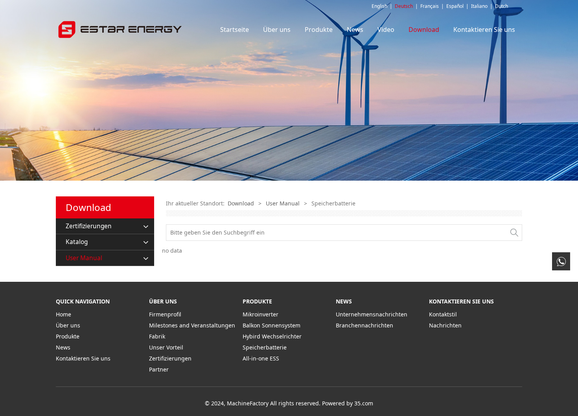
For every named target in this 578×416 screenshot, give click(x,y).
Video (385, 29)
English (379, 6)
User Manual (84, 258)
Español (455, 6)
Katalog (77, 242)
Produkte (319, 29)
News (355, 29)
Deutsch (404, 6)
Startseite (234, 29)
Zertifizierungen (89, 226)
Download (424, 29)
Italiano (479, 6)
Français (429, 6)
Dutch (501, 6)
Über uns (277, 29)
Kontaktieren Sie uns (484, 29)
